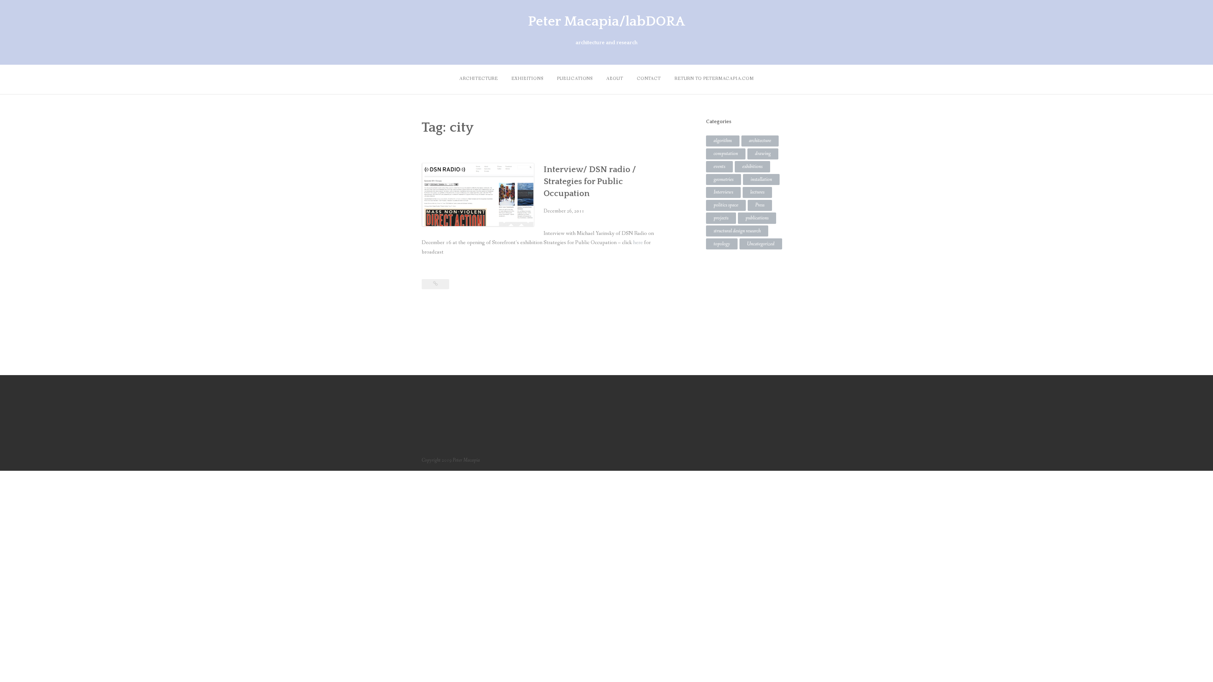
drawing (763, 153)
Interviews (723, 192)
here (638, 242)
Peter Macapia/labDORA (606, 21)
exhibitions (527, 78)
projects (721, 218)
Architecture (478, 78)
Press (759, 205)
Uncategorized (761, 244)
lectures (757, 192)
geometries (723, 179)
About (614, 78)
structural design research (737, 231)
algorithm (723, 140)
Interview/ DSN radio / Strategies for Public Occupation (590, 181)
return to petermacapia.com (714, 78)
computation (726, 153)
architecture (760, 140)
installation (761, 179)
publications (575, 78)
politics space (726, 205)
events (719, 166)
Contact (649, 78)
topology (722, 244)
